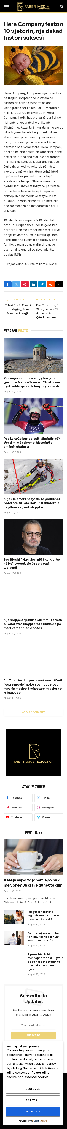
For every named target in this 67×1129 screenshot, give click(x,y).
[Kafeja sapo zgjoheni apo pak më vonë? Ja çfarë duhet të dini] (33, 857)
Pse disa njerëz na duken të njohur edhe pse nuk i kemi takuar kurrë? (44, 936)
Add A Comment (33, 712)
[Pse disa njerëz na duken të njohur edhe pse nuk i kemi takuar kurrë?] (14, 938)
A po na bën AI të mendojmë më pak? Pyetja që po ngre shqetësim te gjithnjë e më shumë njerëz (45, 962)
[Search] (61, 6)
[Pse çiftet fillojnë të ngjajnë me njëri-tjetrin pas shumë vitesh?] (14, 917)
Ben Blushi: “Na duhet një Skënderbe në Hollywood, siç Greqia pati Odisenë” (32, 564)
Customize (33, 1088)
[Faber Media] (33, 6)
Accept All (33, 1111)
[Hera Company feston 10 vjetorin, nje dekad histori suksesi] (33, 65)
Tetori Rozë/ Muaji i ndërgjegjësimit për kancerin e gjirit (17, 309)
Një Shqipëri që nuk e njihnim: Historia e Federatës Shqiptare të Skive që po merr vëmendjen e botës (33, 624)
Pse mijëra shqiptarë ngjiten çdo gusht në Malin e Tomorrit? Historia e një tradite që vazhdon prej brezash (32, 382)
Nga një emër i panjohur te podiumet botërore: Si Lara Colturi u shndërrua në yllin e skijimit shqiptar (32, 503)
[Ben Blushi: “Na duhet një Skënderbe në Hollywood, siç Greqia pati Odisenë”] (33, 537)
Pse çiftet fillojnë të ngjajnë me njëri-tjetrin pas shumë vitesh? (43, 915)
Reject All (33, 1100)
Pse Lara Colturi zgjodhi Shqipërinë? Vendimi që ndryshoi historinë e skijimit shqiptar (32, 443)
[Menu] (6, 6)
